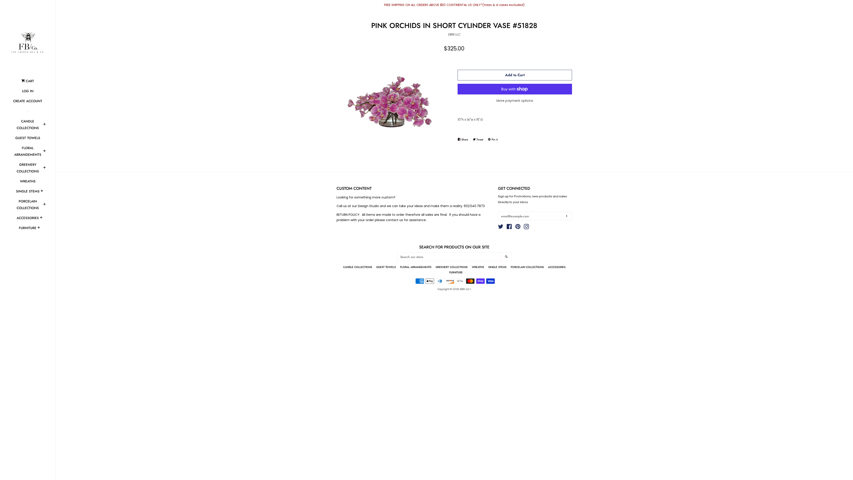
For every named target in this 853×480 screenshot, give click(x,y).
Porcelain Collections (28, 204)
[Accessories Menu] (41, 218)
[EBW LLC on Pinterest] (518, 227)
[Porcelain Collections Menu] (44, 205)
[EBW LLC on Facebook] (509, 227)
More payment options (514, 100)
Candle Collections (28, 124)
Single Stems (28, 191)
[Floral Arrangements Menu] (44, 151)
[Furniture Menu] (38, 228)
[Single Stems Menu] (42, 191)
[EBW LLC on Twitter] (500, 227)
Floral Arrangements (27, 151)
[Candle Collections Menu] (44, 125)
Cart (29, 81)
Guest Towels (27, 138)
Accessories (28, 218)
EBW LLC (454, 34)
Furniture (27, 228)
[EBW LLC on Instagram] (526, 227)
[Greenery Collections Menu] (44, 168)
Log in (28, 91)
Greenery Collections (28, 168)
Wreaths (28, 181)
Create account (27, 101)
